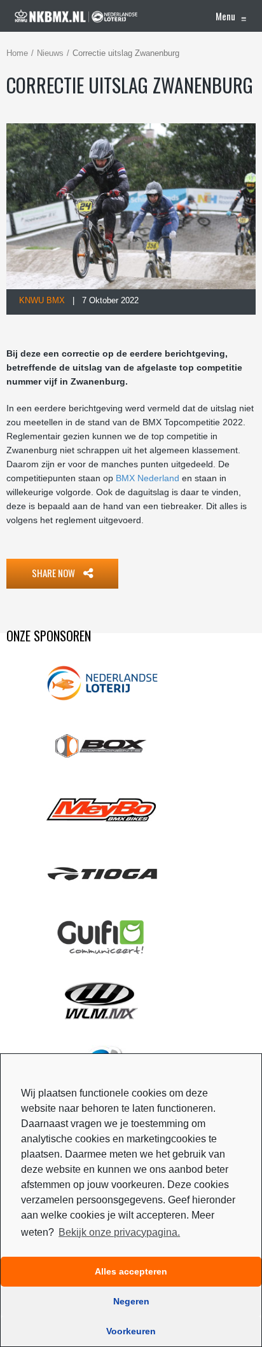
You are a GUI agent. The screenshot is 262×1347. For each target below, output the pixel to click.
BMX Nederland (147, 478)
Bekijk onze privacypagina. (119, 1232)
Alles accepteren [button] (131, 1271)
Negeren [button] (131, 1301)
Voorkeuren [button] (131, 1331)
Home (17, 53)
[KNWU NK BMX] (76, 16)
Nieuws (50, 53)
